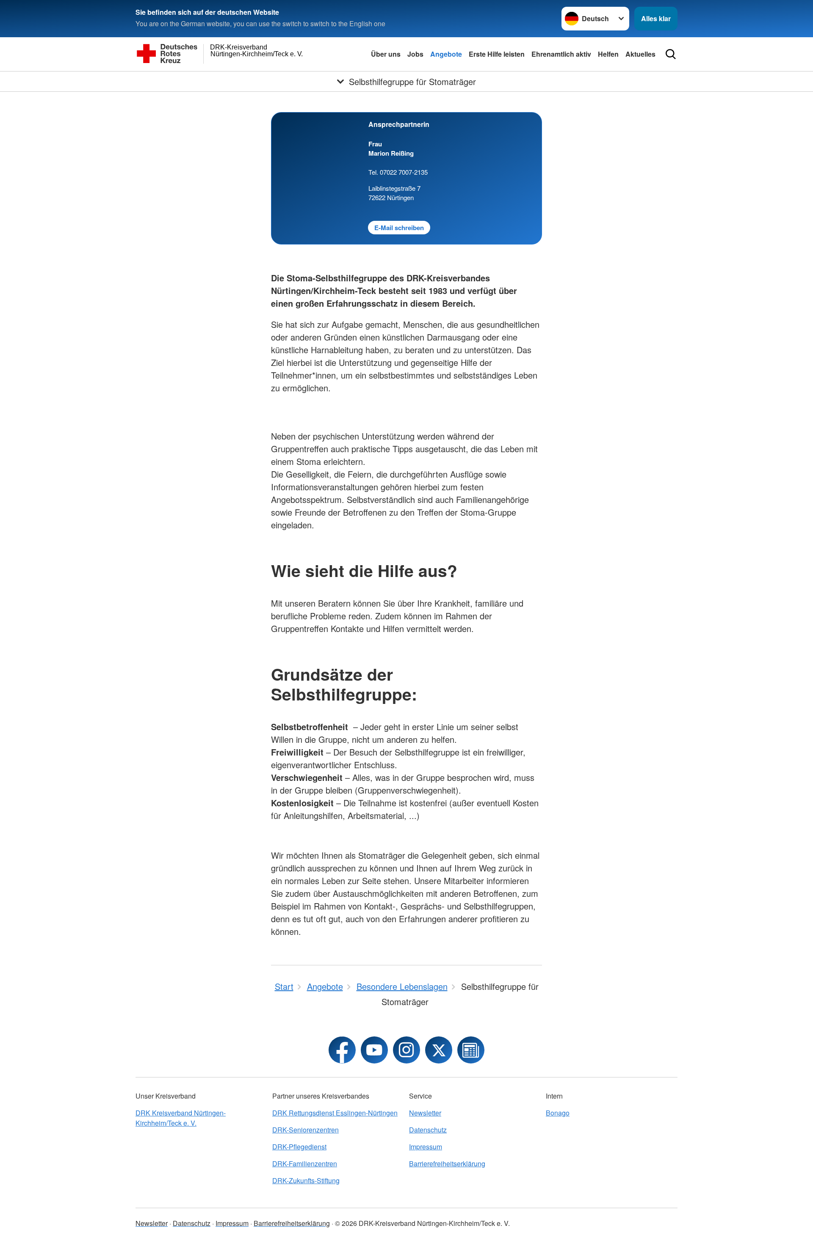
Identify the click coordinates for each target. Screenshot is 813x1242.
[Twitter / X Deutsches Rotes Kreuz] (438, 1049)
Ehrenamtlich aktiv (561, 54)
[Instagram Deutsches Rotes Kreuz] (406, 1049)
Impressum (425, 1146)
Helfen (608, 54)
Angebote (446, 54)
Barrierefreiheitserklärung (447, 1163)
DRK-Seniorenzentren (305, 1130)
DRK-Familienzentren (304, 1163)
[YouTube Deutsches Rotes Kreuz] (374, 1049)
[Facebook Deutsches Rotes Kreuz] (342, 1049)
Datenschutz (428, 1130)
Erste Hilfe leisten (497, 54)
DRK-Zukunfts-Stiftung (306, 1180)
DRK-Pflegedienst (299, 1146)
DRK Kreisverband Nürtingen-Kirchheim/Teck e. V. (181, 1118)
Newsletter (425, 1113)
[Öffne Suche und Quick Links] (671, 54)
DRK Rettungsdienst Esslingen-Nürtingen (335, 1113)
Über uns (386, 54)
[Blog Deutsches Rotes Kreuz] (470, 1049)
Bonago (558, 1113)
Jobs (415, 54)
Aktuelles (640, 54)
